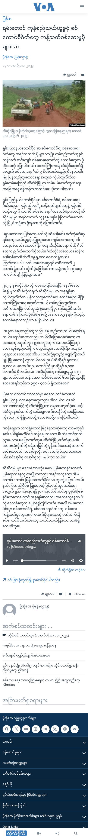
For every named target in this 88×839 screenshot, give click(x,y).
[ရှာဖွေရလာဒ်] (75, 833)
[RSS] (55, 729)
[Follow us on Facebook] (7, 729)
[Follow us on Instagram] (36, 729)
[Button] (69, 75)
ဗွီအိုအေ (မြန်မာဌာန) (15, 57)
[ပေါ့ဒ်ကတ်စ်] (65, 729)
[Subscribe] (74, 729)
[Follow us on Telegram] (45, 729)
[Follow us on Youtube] (26, 729)
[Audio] (57, 833)
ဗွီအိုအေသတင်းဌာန (23, 546)
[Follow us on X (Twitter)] (16, 729)
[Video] (38, 833)
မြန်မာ (7, 19)
